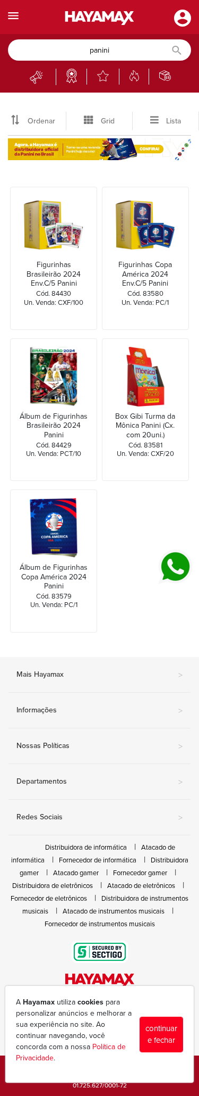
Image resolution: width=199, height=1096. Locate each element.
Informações (99, 710)
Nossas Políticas (99, 746)
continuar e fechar (161, 1034)
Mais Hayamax (99, 675)
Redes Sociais (99, 817)
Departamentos (99, 782)
